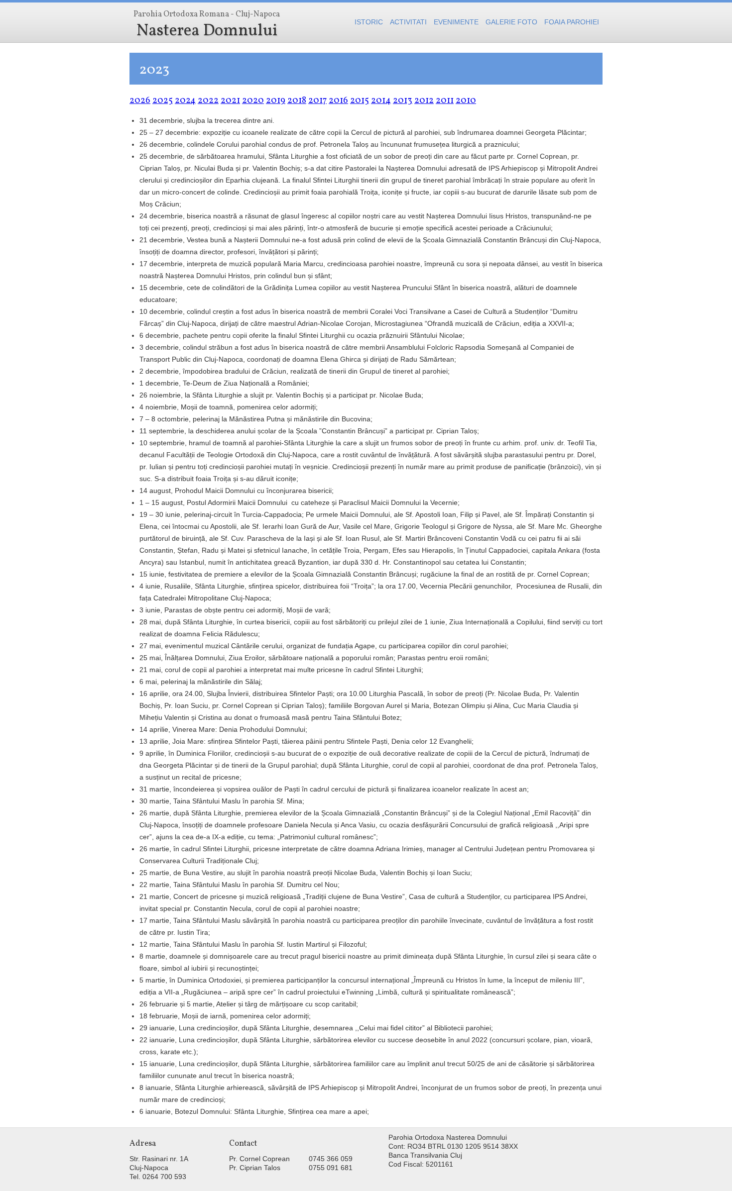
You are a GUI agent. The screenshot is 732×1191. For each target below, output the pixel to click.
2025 (162, 101)
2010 (466, 101)
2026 (139, 101)
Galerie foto (511, 22)
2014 (381, 101)
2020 (253, 101)
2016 (338, 101)
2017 (317, 101)
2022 (208, 101)
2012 (424, 101)
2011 (445, 101)
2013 (402, 101)
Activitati (408, 22)
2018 (296, 101)
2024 (185, 101)
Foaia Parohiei (571, 22)
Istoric (369, 22)
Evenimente (456, 22)
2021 (230, 101)
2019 (275, 101)
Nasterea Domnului (206, 26)
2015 (359, 101)
